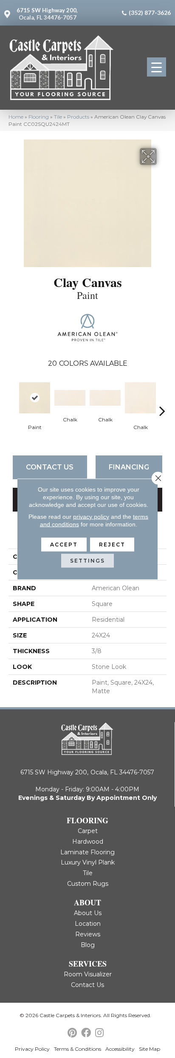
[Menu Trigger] (156, 67)
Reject (112, 544)
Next (162, 398)
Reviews (87, 934)
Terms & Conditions (77, 1049)
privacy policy (91, 516)
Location (88, 923)
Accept (64, 544)
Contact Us (49, 467)
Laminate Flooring (87, 852)
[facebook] (86, 1033)
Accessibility (120, 1049)
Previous (12, 398)
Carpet (88, 831)
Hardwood (87, 841)
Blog (88, 945)
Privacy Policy (32, 1049)
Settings (87, 560)
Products (78, 117)
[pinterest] (72, 1033)
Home (15, 117)
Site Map (149, 1049)
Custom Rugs (87, 883)
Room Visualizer (88, 974)
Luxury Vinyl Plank (88, 862)
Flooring (38, 117)
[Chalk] (70, 398)
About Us (88, 913)
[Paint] (34, 397)
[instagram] (99, 1033)
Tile (58, 117)
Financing (129, 467)
